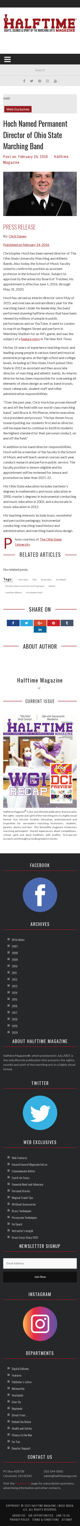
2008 (15, 953)
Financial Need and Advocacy (27, 1184)
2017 (14, 1012)
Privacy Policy (19, 1519)
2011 (14, 972)
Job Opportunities (41, 1515)
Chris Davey (17, 236)
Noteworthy (18, 1388)
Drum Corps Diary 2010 (25, 1237)
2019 (14, 1026)
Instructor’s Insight (22, 1230)
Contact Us (23, 1483)
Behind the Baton (21, 1421)
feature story (30, 339)
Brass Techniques (21, 1211)
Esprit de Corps (20, 1177)
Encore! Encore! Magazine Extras (29, 1164)
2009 (15, 959)
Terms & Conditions (45, 1519)
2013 (14, 986)
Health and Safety (22, 1428)
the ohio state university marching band (24, 586)
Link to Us (63, 1515)
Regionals (17, 1408)
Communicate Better (23, 1171)
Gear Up (16, 1401)
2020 (15, 1032)
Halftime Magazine (40, 680)
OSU (34, 579)
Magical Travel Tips (22, 1197)
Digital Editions (20, 1368)
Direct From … (20, 1415)
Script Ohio (46, 579)
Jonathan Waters (13, 592)
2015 (14, 999)
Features (17, 1375)
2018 (14, 1019)
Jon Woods (61, 579)
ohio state (23, 579)
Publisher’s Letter (22, 1382)
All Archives (18, 939)
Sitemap (67, 1519)
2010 (14, 966)
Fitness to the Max (22, 1435)
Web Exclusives (17, 109)
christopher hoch (34, 592)
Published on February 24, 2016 (26, 245)
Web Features (19, 1157)
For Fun (16, 1441)
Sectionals (17, 1395)
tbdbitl (51, 586)
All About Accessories (24, 1204)
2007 (15, 946)
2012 (14, 979)
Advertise (19, 1515)
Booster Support (21, 1448)
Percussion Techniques (24, 1217)
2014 (14, 992)
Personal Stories (21, 1191)
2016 (14, 1006)
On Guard (17, 1224)
